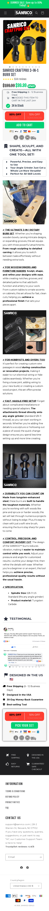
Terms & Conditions (15, 791)
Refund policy (12, 796)
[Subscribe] (40, 857)
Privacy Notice (12, 802)
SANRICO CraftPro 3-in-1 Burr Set (21, 72)
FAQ (7, 807)
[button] (5, 13)
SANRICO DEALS (27, 905)
